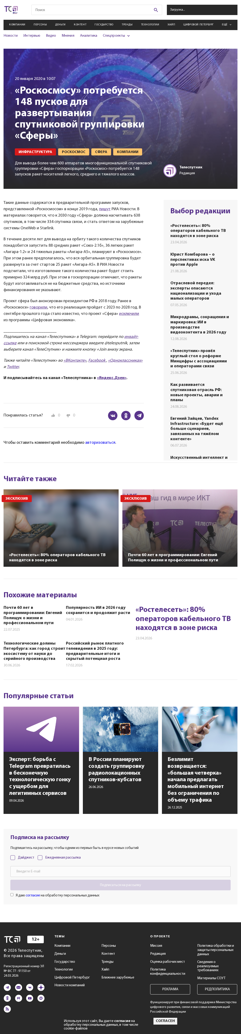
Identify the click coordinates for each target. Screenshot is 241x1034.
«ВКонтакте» (75, 361)
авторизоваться (100, 443)
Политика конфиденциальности (167, 972)
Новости (11, 36)
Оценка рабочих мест (167, 962)
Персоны (40, 24)
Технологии (150, 24)
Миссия (156, 946)
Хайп (171, 24)
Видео (51, 36)
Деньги (60, 24)
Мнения (68, 36)
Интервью (31, 36)
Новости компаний (69, 985)
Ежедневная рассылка (63, 858)
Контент (80, 24)
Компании (17, 24)
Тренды (127, 24)
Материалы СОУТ (211, 978)
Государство (104, 24)
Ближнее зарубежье (117, 977)
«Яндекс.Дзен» (111, 378)
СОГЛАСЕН (165, 1021)
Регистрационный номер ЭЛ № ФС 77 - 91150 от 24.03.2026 (24, 971)
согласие (33, 895)
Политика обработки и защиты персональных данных (215, 950)
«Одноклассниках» (125, 361)
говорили (38, 307)
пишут (105, 209)
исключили (129, 314)
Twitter (13, 367)
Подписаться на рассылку (120, 885)
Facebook (97, 361)
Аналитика (88, 36)
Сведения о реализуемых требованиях (208, 966)
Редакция (158, 954)
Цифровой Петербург (198, 24)
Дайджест (26, 858)
